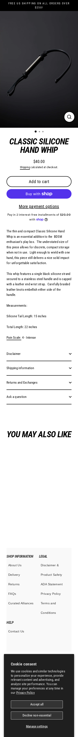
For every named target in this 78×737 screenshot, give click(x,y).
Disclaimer (13, 354)
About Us (14, 565)
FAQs (12, 593)
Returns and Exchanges (21, 382)
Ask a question (16, 397)
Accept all (37, 704)
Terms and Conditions (48, 607)
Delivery (14, 574)
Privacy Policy (25, 693)
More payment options (39, 206)
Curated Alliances (21, 603)
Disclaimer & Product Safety (51, 569)
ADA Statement (52, 584)
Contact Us (16, 631)
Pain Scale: (13, 338)
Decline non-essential (37, 715)
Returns (14, 584)
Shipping (25, 167)
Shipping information (20, 368)
